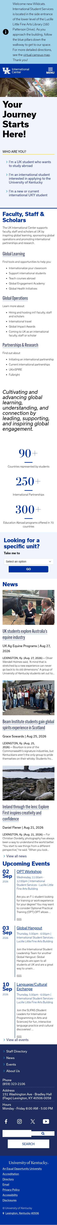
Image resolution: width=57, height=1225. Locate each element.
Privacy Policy (11, 1189)
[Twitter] (32, 1122)
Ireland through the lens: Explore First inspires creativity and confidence (26, 813)
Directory (8, 1179)
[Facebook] (6, 1122)
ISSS (19, 919)
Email (6, 1184)
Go (28, 569)
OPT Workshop (29, 871)
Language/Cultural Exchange (32, 986)
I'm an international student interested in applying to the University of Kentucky (30, 178)
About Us (13, 1071)
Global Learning (14, 254)
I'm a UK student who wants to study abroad (30, 164)
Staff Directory (16, 1051)
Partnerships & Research (20, 345)
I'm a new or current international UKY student (28, 193)
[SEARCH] (42, 1133)
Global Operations (15, 298)
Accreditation (11, 1174)
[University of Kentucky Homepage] (28, 1163)
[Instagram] (19, 1122)
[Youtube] (46, 1122)
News (10, 1058)
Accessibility (10, 1195)
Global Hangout (29, 928)
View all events (17, 1040)
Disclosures (9, 1200)
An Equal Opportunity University (22, 1168)
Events (11, 1064)
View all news (16, 856)
